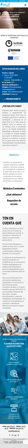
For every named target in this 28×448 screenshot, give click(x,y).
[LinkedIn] (15, 435)
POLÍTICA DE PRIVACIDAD (14, 441)
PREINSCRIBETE (13, 99)
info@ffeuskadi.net (14, 431)
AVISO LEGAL (6, 441)
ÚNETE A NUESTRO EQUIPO (12, 1)
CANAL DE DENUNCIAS (13, 442)
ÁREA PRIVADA (20, 442)
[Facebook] (10, 435)
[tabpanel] (14, 172)
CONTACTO (3, 1)
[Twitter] (18, 435)
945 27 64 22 (11, 426)
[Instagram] (12, 435)
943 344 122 (19, 428)
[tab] (14, 155)
